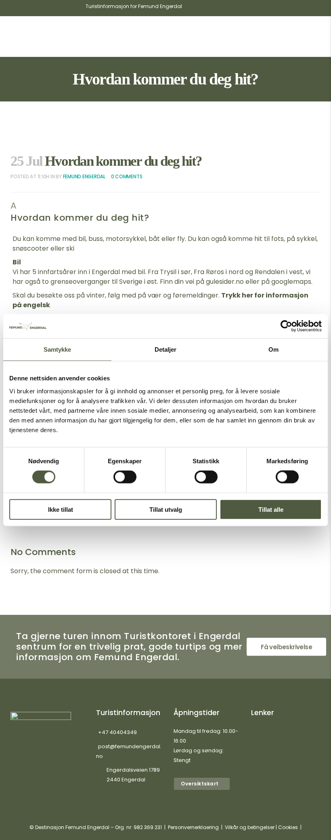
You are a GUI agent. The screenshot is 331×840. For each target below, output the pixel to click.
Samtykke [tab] (57, 349)
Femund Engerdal (84, 176)
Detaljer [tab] (166, 349)
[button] (165, 212)
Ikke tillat (60, 509)
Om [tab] (273, 349)
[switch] (124, 477)
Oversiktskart (200, 783)
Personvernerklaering (193, 827)
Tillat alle (270, 509)
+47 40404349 (117, 732)
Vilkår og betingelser (249, 827)
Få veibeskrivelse (286, 647)
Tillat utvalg (165, 509)
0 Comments (126, 176)
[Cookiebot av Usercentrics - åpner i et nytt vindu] (286, 326)
